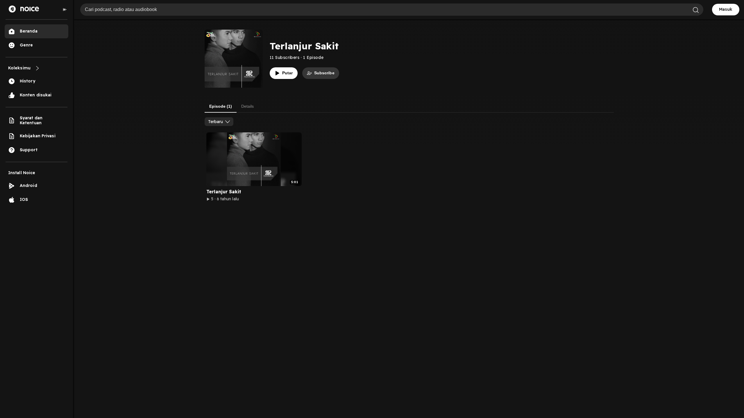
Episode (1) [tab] (220, 106)
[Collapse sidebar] (64, 9)
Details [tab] (247, 106)
